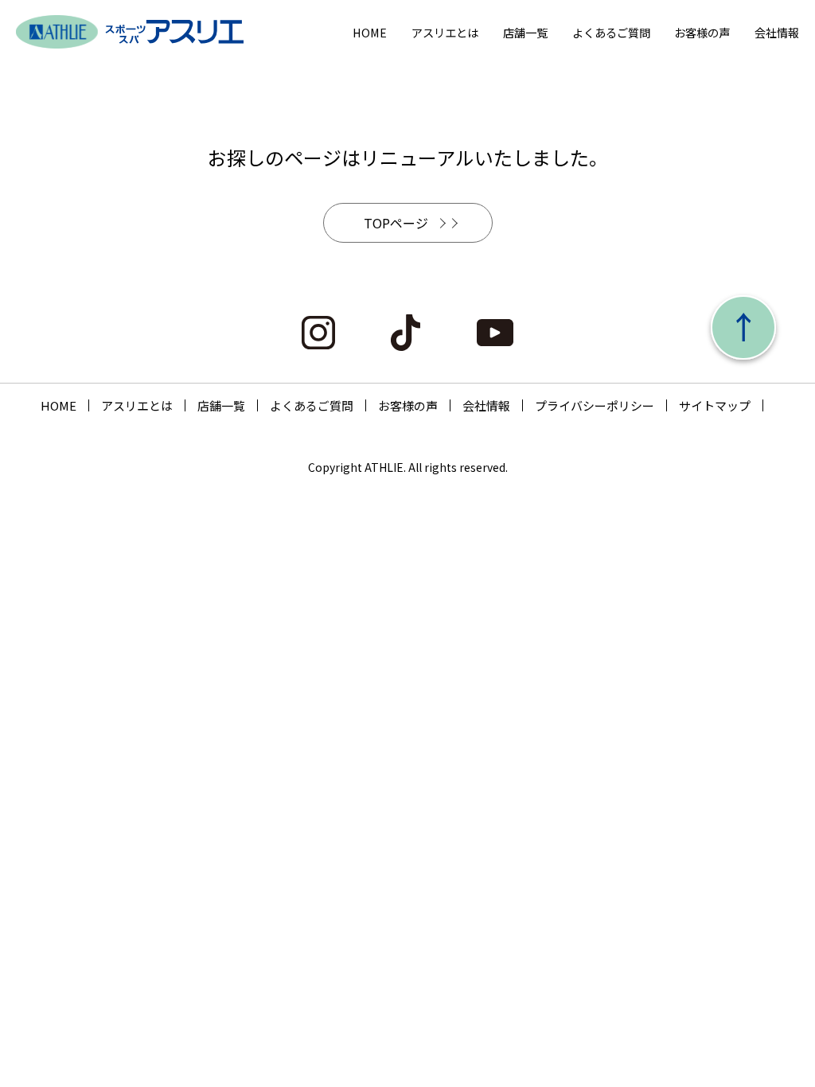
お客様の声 (702, 32)
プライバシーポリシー (594, 405)
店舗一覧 (525, 32)
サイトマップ (715, 405)
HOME (370, 32)
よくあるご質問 (611, 32)
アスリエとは (444, 32)
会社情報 (777, 32)
